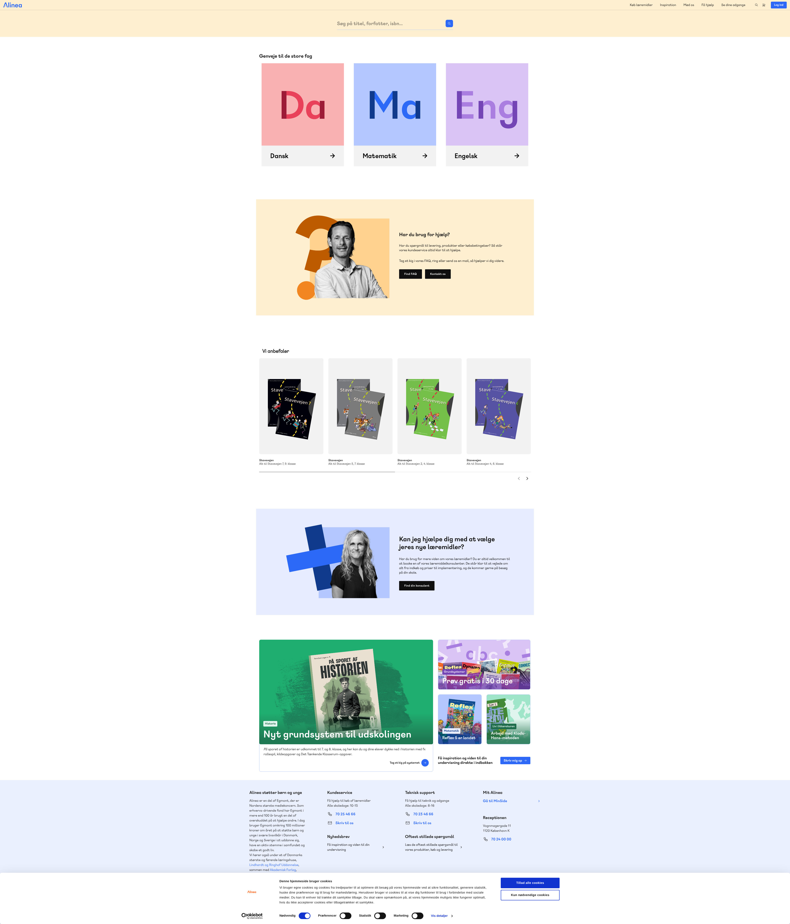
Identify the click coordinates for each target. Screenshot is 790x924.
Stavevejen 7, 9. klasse (291, 406)
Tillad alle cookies (530, 883)
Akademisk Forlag (283, 870)
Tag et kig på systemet (405, 763)
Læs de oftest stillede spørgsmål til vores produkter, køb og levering (431, 847)
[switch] (345, 915)
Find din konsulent (416, 586)
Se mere (314, 445)
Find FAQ (410, 274)
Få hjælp (708, 5)
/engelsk (487, 114)
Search (756, 5)
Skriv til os (344, 823)
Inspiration (668, 5)
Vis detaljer (439, 916)
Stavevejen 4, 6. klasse (499, 406)
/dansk (302, 114)
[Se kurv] (764, 5)
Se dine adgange (733, 5)
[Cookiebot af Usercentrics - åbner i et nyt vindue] (252, 916)
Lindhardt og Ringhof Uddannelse (273, 865)
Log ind (778, 5)
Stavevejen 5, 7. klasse (360, 406)
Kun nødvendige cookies (530, 895)
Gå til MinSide (495, 801)
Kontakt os (438, 274)
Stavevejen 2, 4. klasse (429, 406)
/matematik (395, 114)
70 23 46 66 (423, 814)
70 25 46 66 (346, 814)
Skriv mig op (513, 760)
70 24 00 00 (501, 839)
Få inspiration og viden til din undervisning (348, 847)
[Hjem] (12, 4)
